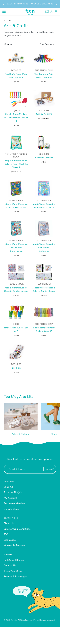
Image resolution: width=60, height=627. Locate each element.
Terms (36, 620)
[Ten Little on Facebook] (23, 592)
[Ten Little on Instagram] (19, 592)
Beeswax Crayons (44, 158)
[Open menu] (4, 11)
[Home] (30, 11)
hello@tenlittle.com (14, 560)
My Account (10, 498)
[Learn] (47, 11)
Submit (50, 469)
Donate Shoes (11, 509)
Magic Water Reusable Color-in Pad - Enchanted (43, 247)
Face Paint (16, 368)
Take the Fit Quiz (13, 492)
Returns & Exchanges (15, 577)
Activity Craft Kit (44, 114)
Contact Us (10, 565)
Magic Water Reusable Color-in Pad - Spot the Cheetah (16, 164)
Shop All (7, 20)
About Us (9, 523)
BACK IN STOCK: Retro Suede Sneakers (30, 4)
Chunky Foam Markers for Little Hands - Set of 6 (16, 117)
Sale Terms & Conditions (17, 529)
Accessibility (51, 620)
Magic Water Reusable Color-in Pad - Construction (16, 247)
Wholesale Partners (14, 545)
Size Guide (10, 540)
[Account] (51, 11)
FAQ (6, 534)
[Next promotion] (56, 4)
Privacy (43, 620)
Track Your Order (13, 571)
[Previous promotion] (3, 4)
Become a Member (14, 503)
